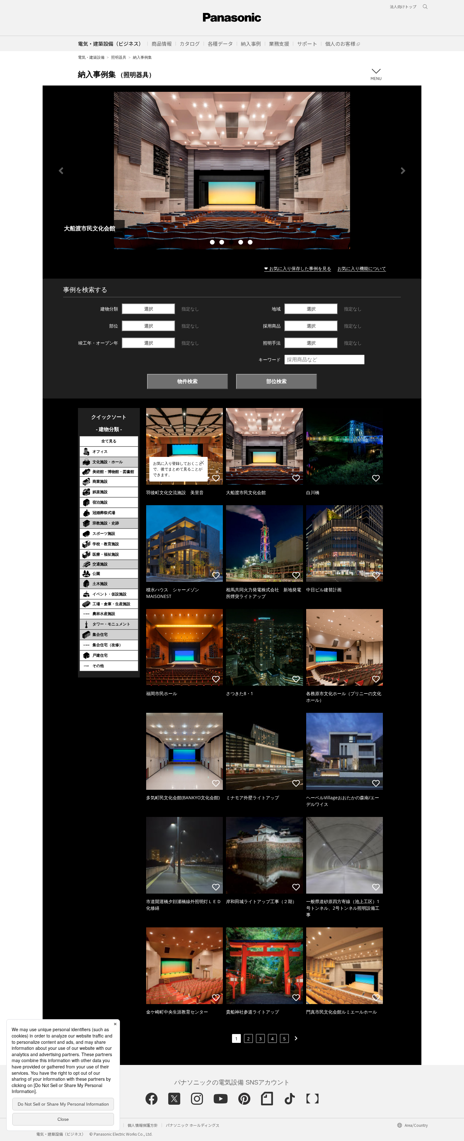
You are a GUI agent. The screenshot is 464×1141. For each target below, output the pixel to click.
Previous (61, 170)
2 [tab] (222, 243)
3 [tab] (232, 243)
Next (403, 170)
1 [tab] (213, 243)
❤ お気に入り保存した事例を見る (297, 268)
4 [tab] (241, 243)
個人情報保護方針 (143, 1125)
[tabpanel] (232, 170)
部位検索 (276, 381)
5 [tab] (251, 243)
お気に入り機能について (361, 268)
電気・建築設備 (91, 57)
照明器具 (118, 57)
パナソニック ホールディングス (192, 1125)
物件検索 (187, 381)
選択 (148, 309)
